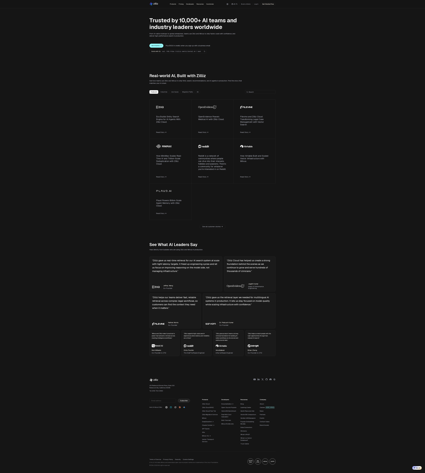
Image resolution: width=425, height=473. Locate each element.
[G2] (274, 379)
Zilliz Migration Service (210, 414)
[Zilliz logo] (153, 4)
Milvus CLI (205, 436)
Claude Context (207, 425)
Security (178, 459)
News (262, 411)
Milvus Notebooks (227, 424)
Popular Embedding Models (247, 423)
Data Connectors (246, 427)
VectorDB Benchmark (228, 411)
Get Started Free (268, 4)
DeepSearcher (207, 422)
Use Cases (175, 92)
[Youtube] (254, 379)
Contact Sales (264, 422)
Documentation (226, 404)
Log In (256, 4)
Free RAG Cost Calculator (226, 416)
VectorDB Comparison (248, 414)
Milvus (204, 418)
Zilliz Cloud (206, 404)
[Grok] (175, 407)
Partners (263, 414)
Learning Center (246, 407)
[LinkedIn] (258, 379)
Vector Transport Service (208, 440)
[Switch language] (227, 4)
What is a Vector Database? (246, 439)
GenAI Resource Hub (247, 411)
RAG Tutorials (226, 420)
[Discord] (270, 379)
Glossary (244, 431)
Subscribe (184, 401)
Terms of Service (155, 459)
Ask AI (418, 468)
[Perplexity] (171, 407)
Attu (203, 432)
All (198, 92)
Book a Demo (246, 4)
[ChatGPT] (166, 407)
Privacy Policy (168, 459)
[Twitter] (262, 379)
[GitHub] (266, 379)
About (262, 404)
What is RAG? (245, 434)
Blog (242, 404)
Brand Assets (264, 425)
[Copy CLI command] (204, 51)
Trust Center (245, 444)
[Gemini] (184, 407)
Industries (164, 92)
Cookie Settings (188, 459)
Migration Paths (187, 92)
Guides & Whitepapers (248, 418)
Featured (154, 92)
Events (262, 418)
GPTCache (205, 429)
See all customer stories (211, 227)
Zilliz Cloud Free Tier (209, 411)
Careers (262, 407)
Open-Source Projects (229, 407)
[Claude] (180, 407)
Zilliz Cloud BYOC (208, 407)
